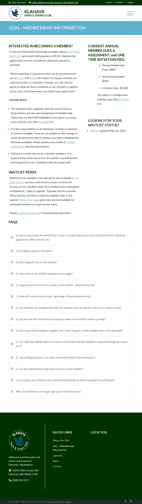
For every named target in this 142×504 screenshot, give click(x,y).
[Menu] (128, 13)
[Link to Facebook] (125, 501)
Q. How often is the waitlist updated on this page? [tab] (44, 273)
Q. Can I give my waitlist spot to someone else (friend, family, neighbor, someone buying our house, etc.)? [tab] (72, 344)
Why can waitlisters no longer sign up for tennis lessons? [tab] (48, 391)
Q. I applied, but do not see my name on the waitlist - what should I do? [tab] (55, 285)
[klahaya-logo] (33, 13)
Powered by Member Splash (59, 502)
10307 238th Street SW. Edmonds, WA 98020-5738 (54, 2)
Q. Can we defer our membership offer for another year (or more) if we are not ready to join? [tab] (68, 307)
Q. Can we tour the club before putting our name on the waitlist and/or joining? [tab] (60, 319)
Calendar (57, 455)
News (56, 460)
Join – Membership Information (47, 28)
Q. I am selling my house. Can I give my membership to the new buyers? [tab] (56, 357)
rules (21, 78)
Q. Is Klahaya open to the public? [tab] (34, 250)
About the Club (61, 440)
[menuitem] (109, 2)
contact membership (29, 212)
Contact (57, 466)
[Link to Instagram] (130, 501)
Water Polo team (29, 199)
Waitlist (94, 130)
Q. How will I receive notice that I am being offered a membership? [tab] (53, 296)
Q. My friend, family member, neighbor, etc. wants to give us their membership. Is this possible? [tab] (69, 330)
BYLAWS (43, 121)
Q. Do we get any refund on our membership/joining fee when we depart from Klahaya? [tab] (65, 380)
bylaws (33, 78)
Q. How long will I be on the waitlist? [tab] (36, 262)
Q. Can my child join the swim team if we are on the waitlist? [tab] (49, 368)
